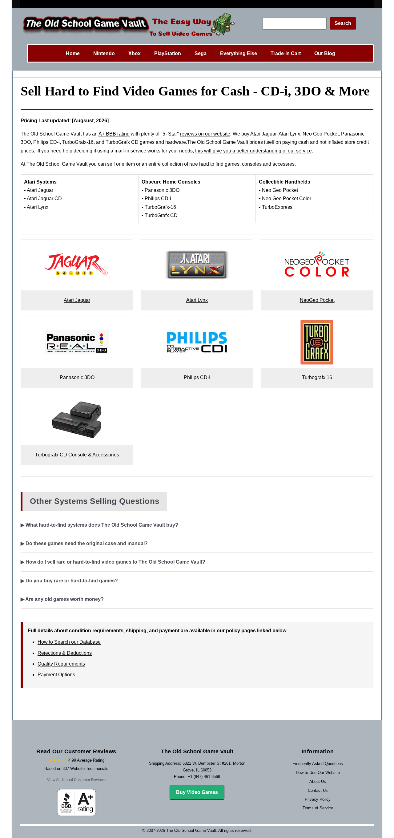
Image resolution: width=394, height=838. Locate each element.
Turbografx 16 (317, 377)
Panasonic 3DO (77, 377)
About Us (317, 781)
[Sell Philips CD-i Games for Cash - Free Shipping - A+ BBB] (197, 324)
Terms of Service (318, 808)
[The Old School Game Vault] (127, 26)
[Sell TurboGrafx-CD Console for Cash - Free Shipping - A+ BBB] (77, 401)
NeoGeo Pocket (317, 300)
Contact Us (318, 790)
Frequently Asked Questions (317, 763)
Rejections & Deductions (65, 653)
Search (343, 23)
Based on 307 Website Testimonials (76, 768)
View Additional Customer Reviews (76, 780)
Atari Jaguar (77, 300)
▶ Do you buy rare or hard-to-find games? (69, 580)
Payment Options (56, 674)
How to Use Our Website (318, 772)
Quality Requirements (61, 663)
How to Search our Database (69, 642)
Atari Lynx (197, 300)
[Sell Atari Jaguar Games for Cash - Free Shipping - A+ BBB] (77, 246)
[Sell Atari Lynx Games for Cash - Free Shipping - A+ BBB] (197, 246)
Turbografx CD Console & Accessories (77, 454)
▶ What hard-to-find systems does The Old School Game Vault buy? (99, 525)
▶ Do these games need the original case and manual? (84, 543)
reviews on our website (205, 133)
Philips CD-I (197, 377)
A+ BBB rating (114, 133)
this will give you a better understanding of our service (253, 150)
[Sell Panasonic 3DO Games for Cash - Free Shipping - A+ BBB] (77, 324)
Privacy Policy (318, 799)
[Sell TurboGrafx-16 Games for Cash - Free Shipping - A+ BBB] (317, 324)
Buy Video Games (197, 792)
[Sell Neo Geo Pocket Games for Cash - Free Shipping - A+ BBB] (317, 246)
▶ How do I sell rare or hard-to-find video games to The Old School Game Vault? (113, 562)
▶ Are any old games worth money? (62, 599)
